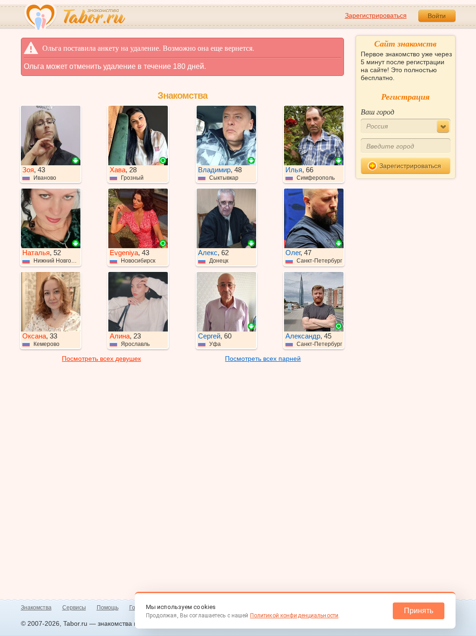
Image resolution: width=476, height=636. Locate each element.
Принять (418, 611)
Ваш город (377, 111)
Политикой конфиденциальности (294, 615)
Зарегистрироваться (376, 15)
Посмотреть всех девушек (101, 358)
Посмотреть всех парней (263, 358)
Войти (437, 16)
